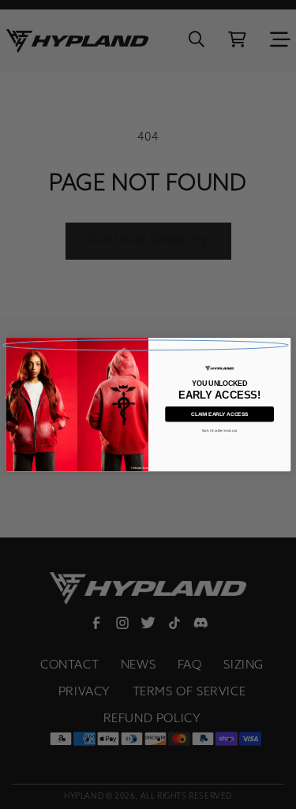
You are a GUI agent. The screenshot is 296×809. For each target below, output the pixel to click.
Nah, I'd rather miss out (219, 431)
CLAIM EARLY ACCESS (219, 414)
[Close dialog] (145, 345)
